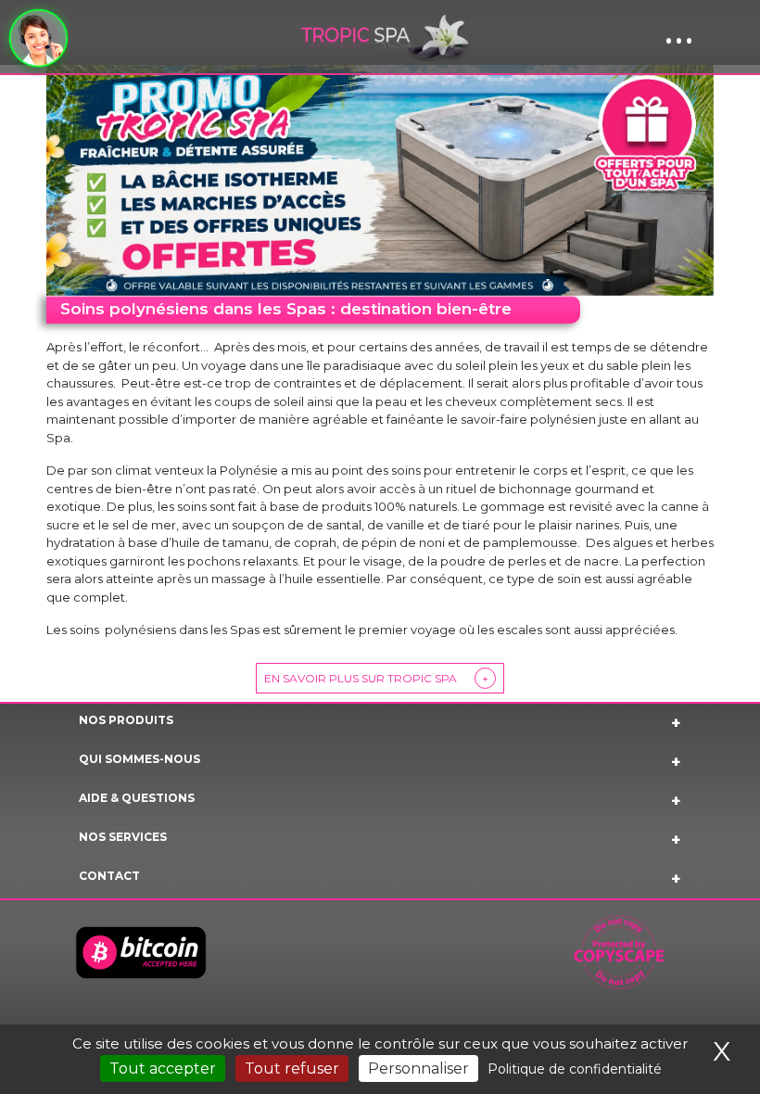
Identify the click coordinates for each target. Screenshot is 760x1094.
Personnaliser (418, 1068)
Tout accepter (162, 1068)
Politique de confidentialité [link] (575, 1069)
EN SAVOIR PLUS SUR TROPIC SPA (376, 678)
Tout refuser (292, 1068)
